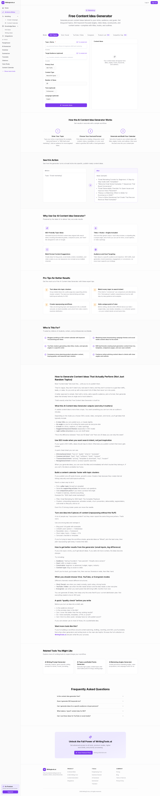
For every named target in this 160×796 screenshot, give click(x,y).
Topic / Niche (50, 42)
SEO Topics (53, 35)
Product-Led (103, 35)
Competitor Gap (119, 35)
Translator (94, 783)
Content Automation (72, 778)
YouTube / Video (78, 35)
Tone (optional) (50, 88)
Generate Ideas (67, 105)
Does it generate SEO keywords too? (69, 701)
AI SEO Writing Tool (72, 775)
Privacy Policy (120, 780)
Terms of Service (121, 778)
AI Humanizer (95, 778)
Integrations (70, 780)
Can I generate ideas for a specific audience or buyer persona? (77, 706)
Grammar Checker (97, 775)
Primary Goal (49, 64)
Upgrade (10, 792)
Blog (117, 775)
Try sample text (82, 42)
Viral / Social (65, 35)
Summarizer (95, 780)
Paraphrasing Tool (97, 772)
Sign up (154, 2)
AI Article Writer (71, 772)
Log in (147, 2)
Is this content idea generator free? (68, 696)
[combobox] (50, 68)
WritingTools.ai (60, 635)
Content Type (49, 72)
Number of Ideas (50, 80)
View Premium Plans (84, 752)
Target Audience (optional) (54, 53)
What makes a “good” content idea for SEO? (71, 711)
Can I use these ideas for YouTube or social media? (74, 716)
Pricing (118, 772)
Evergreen (91, 35)
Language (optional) (52, 95)
